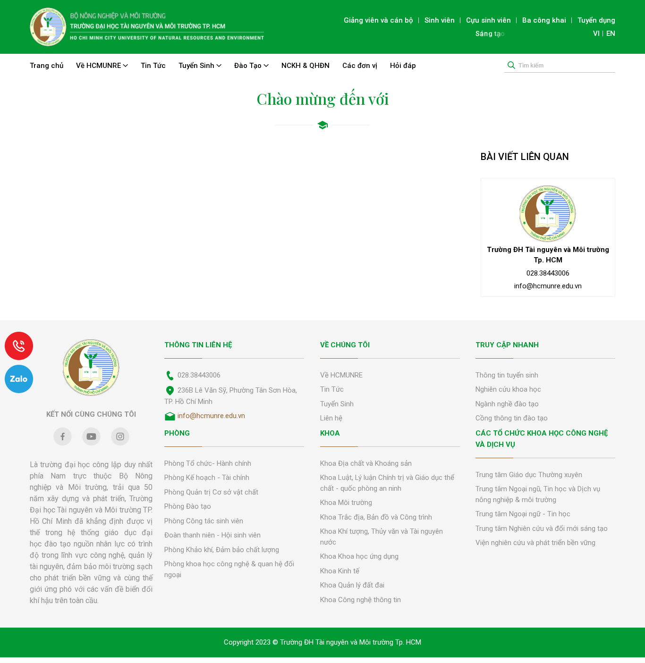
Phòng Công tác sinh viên (203, 521)
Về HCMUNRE (99, 65)
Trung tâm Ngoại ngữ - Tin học (522, 514)
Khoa (330, 433)
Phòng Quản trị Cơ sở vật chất (211, 492)
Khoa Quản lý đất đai (352, 585)
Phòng (177, 433)
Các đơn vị (359, 65)
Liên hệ (331, 418)
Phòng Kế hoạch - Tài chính (206, 477)
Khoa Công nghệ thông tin (360, 600)
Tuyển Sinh (197, 65)
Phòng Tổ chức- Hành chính (207, 463)
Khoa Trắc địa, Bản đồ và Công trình (376, 517)
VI (596, 33)
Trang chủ (46, 65)
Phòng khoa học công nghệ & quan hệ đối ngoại (229, 569)
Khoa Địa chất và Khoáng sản (366, 463)
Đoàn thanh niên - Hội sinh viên (212, 535)
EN (610, 33)
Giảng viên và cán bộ (378, 20)
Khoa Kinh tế (339, 571)
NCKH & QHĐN (305, 65)
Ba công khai (544, 20)
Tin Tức (153, 65)
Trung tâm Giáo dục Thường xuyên (528, 474)
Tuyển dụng (596, 20)
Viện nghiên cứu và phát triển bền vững (535, 542)
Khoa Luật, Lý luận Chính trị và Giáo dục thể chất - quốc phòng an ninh (387, 483)
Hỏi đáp (403, 65)
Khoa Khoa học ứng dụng (359, 556)
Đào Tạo (248, 65)
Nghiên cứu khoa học (508, 389)
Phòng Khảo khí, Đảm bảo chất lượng (221, 550)
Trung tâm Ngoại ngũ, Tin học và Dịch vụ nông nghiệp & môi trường (537, 494)
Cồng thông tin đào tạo (511, 418)
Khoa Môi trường (346, 502)
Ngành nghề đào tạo (507, 404)
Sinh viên (439, 20)
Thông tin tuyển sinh (506, 375)
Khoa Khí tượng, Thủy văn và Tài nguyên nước (381, 536)
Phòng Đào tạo (187, 506)
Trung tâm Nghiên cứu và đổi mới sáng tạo (541, 528)
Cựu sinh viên (488, 20)
